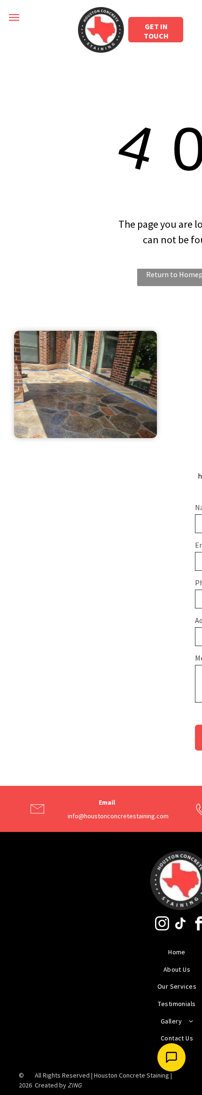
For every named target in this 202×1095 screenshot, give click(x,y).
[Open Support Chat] (171, 1057)
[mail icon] (37, 817)
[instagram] (162, 924)
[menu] (14, 17)
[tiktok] (180, 924)
